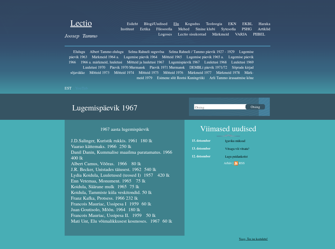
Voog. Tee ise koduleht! (253, 239)
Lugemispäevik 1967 (184, 62)
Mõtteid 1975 (149, 72)
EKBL (247, 23)
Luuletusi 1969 (242, 62)
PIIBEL (259, 34)
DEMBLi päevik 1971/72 (208, 67)
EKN (232, 23)
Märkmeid (220, 34)
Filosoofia (164, 28)
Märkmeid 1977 (199, 72)
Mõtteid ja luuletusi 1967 (145, 62)
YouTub (81, 88)
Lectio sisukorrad (192, 34)
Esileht (132, 23)
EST (68, 88)
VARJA (241, 34)
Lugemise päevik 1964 (140, 56)
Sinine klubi (205, 28)
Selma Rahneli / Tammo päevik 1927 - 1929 (201, 51)
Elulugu (79, 51)
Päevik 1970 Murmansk (127, 67)
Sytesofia (228, 28)
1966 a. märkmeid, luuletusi (101, 62)
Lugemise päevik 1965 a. (205, 56)
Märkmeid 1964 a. (105, 56)
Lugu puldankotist (236, 156)
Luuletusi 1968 (215, 62)
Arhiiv (228, 163)
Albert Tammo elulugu (107, 51)
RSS (242, 163)
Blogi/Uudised (156, 23)
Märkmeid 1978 (228, 72)
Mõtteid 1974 (124, 72)
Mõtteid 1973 (99, 72)
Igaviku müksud (235, 141)
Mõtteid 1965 (172, 56)
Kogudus (192, 23)
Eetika (145, 28)
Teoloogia (214, 23)
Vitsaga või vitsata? (237, 148)
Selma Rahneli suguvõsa (146, 51)
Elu (176, 23)
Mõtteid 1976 (173, 72)
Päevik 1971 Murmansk (167, 67)
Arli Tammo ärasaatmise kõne (231, 77)
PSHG (247, 28)
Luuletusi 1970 (94, 67)
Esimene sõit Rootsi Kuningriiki (181, 77)
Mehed (183, 28)
